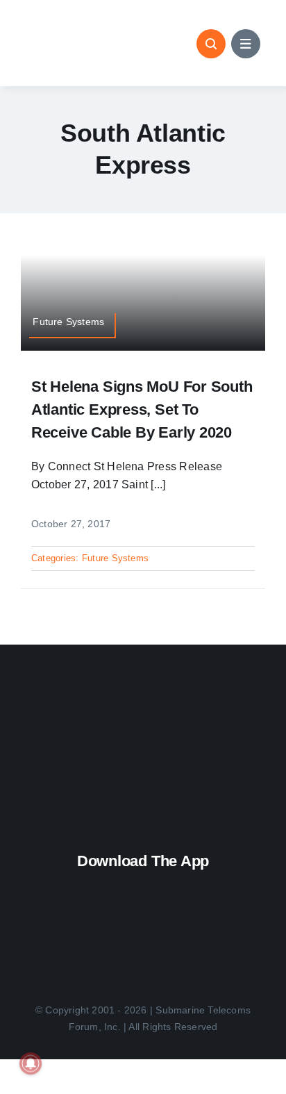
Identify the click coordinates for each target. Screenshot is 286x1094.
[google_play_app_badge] (141, 930)
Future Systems (115, 558)
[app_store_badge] (145, 884)
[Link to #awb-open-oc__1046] (211, 43)
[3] (143, 705)
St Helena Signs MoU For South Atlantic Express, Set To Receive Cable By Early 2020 (142, 409)
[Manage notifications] (30, 1063)
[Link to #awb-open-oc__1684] (245, 43)
